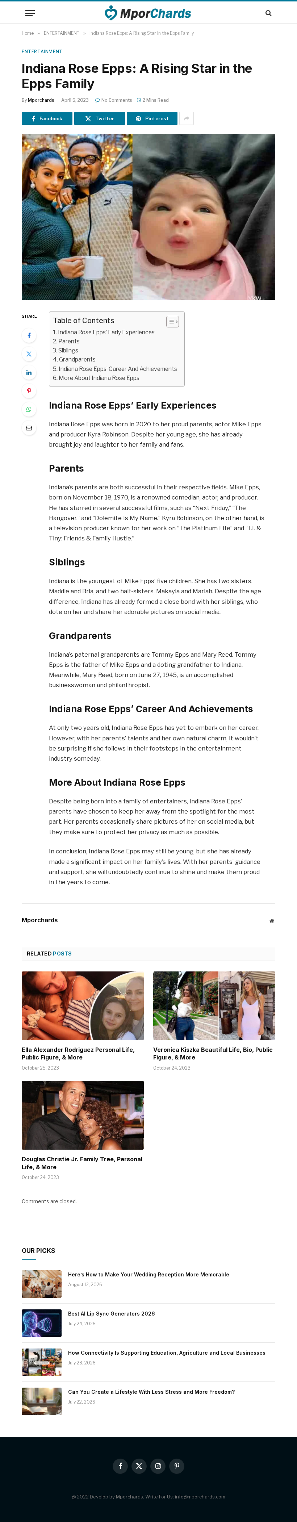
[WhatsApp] (29, 409)
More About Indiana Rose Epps (99, 378)
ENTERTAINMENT (42, 51)
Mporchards (41, 100)
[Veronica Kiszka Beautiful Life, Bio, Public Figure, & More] (214, 1005)
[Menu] (30, 13)
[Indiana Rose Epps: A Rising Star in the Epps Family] (148, 217)
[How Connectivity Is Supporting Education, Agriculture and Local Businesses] (42, 1362)
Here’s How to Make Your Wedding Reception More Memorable (148, 1274)
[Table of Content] (172, 321)
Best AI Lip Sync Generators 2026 (111, 1313)
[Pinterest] (29, 391)
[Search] (268, 13)
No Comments (116, 100)
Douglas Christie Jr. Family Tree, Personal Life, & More (82, 1163)
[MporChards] (148, 13)
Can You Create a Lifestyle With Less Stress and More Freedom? (151, 1392)
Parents (69, 341)
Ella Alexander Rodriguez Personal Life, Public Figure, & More (78, 1053)
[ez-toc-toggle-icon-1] (169, 321)
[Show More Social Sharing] (186, 118)
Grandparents (77, 359)
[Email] (29, 428)
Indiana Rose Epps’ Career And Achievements (118, 368)
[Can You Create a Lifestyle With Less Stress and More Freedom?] (42, 1401)
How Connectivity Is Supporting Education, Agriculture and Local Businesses (166, 1353)
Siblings (68, 350)
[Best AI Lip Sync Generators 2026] (42, 1323)
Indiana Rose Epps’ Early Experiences (106, 332)
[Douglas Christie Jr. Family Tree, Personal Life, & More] (83, 1115)
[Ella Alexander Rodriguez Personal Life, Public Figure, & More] (83, 1005)
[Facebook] (29, 335)
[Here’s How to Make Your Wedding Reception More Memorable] (42, 1284)
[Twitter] (29, 354)
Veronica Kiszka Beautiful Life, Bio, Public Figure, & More (213, 1053)
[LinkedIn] (29, 372)
